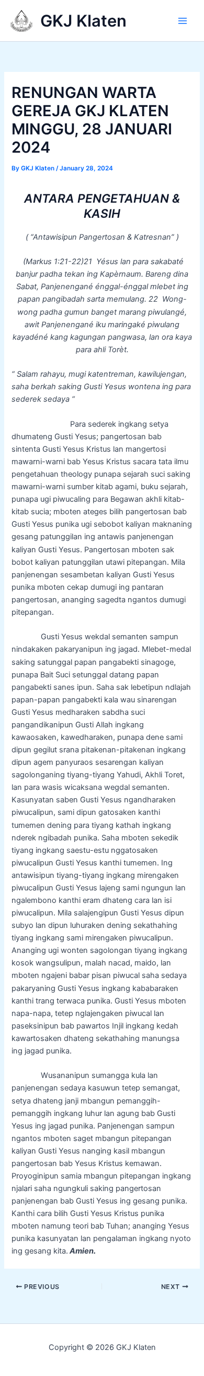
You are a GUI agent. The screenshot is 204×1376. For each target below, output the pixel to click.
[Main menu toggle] (183, 21)
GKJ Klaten (83, 20)
